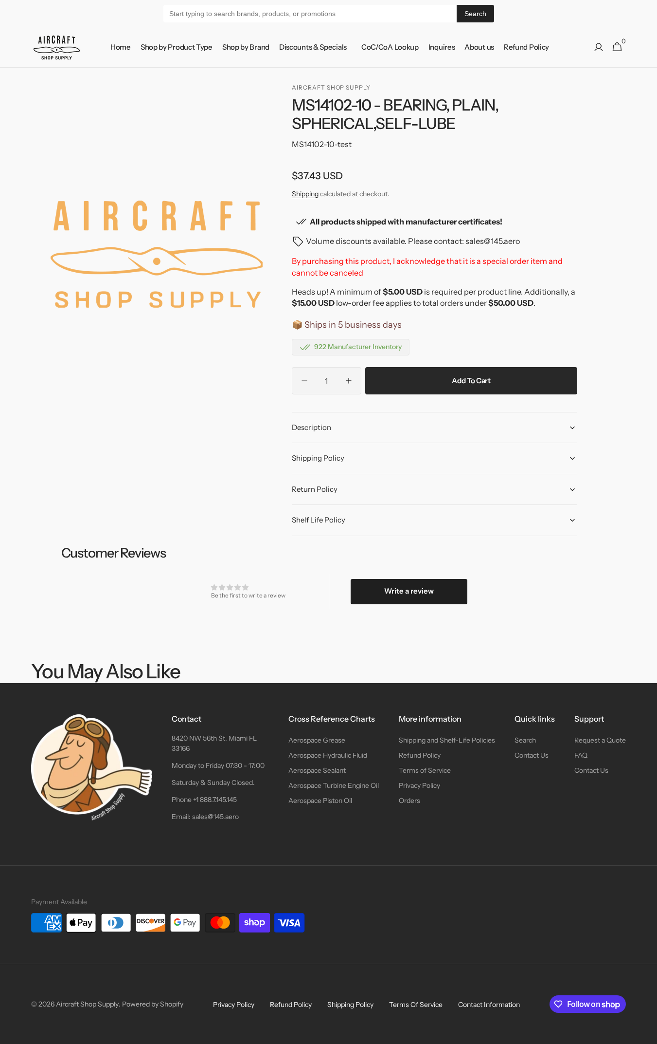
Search (475, 14)
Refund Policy (420, 755)
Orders (409, 800)
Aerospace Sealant (317, 770)
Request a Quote (600, 740)
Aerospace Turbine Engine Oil (333, 785)
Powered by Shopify (152, 1004)
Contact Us (532, 755)
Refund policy (291, 1004)
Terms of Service (425, 770)
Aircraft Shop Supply (87, 1004)
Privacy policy (233, 1004)
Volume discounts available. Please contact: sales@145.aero (413, 241)
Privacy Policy (419, 785)
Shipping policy (350, 1004)
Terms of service (416, 1004)
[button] (598, 47)
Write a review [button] (409, 591)
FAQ (580, 755)
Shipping (305, 193)
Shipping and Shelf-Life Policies (447, 740)
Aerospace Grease (316, 740)
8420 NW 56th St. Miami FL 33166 (214, 743)
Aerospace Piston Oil (320, 800)
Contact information (489, 1004)
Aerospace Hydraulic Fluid (327, 755)
